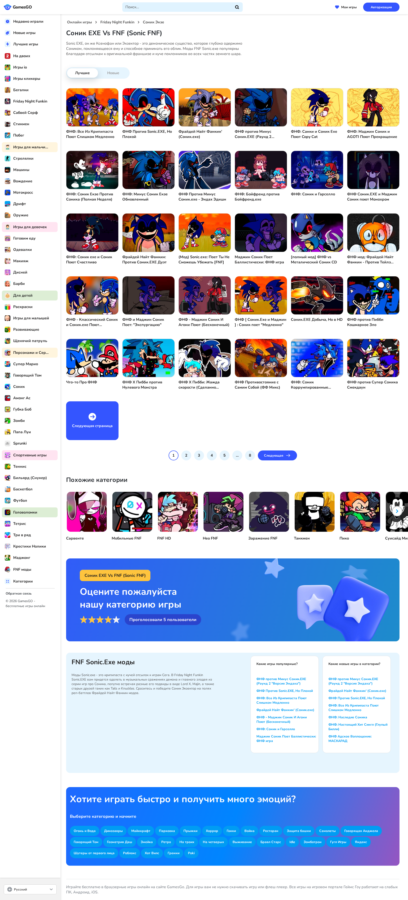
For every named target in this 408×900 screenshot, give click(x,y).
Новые (113, 73)
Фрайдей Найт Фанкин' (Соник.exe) (285, 710)
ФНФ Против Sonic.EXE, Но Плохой (284, 691)
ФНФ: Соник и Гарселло (275, 729)
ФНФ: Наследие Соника (347, 717)
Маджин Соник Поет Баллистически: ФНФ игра (286, 738)
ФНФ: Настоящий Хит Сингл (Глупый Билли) (357, 726)
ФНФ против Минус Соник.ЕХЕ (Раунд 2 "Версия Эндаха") (281, 681)
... (237, 455)
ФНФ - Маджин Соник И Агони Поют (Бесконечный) (281, 719)
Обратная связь (19, 593)
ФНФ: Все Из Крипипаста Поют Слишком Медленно (281, 700)
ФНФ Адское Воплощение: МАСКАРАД (350, 738)
